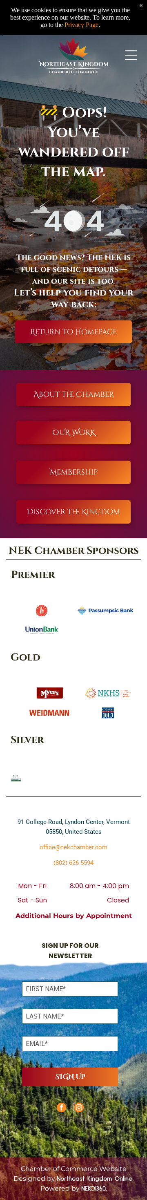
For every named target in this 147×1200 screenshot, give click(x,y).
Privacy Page (81, 24)
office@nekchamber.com (73, 847)
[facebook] (61, 1108)
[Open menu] (131, 55)
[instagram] (79, 1108)
